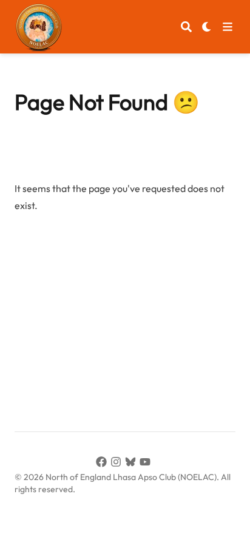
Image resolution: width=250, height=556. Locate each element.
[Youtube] (147, 463)
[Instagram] (117, 463)
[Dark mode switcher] (206, 26)
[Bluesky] (132, 463)
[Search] (186, 26)
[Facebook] (103, 463)
